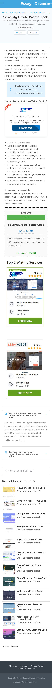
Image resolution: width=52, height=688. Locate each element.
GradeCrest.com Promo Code (29, 566)
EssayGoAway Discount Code (32, 629)
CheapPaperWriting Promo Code (31, 553)
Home (4, 12)
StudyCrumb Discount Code (31, 513)
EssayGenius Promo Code (30, 526)
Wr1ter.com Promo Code (29, 591)
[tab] (26, 415)
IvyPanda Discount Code (29, 539)
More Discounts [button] (12, 646)
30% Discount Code (17, 12)
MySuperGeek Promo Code (31, 488)
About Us (13, 666)
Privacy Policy (37, 666)
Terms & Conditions (26, 668)
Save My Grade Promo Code (31, 500)
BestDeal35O (27, 231)
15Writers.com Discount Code (29, 605)
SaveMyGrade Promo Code (26, 224)
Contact (23, 666)
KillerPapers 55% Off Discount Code (28, 617)
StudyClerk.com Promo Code (32, 578)
